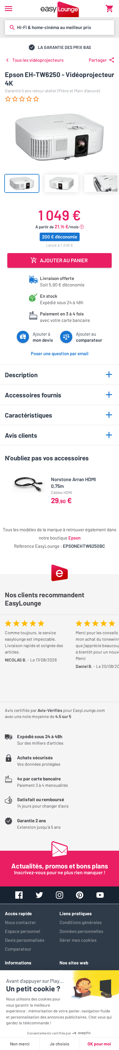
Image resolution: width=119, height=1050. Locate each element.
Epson (74, 537)
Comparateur (18, 949)
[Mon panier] (109, 8)
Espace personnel (22, 931)
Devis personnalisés (24, 940)
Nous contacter (20, 922)
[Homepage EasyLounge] (60, 8)
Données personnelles (81, 931)
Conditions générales (81, 922)
